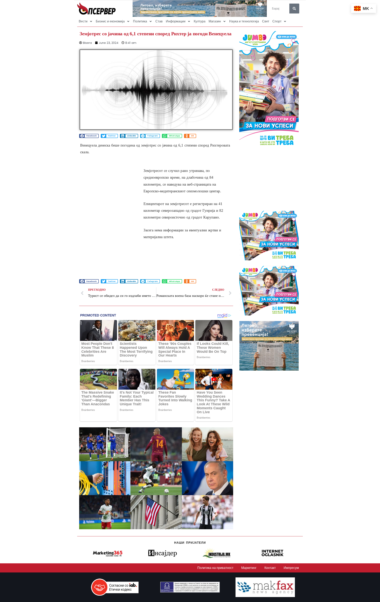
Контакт (270, 568)
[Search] (294, 8)
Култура (199, 21)
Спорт (276, 21)
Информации (175, 21)
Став (159, 21)
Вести (83, 21)
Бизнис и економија (110, 21)
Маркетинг (248, 568)
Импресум (291, 568)
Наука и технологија (244, 21)
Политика (140, 21)
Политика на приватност (215, 568)
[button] (89, 136)
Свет (265, 21)
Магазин (215, 21)
